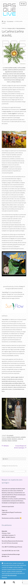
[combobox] (14, 471)
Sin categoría (10, 21)
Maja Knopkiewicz (21, 28)
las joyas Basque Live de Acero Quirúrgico (20, 446)
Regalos (10, 440)
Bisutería (17, 437)
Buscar (14, 582)
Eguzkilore (14, 439)
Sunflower (14, 440)
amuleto (9, 437)
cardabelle (23, 437)
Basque (13, 437)
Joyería (19, 439)
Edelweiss (6, 445)
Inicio (5, 21)
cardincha (4, 439)
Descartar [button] (4, 577)
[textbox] (14, 471)
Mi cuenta (4, 582)
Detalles (9, 439)
